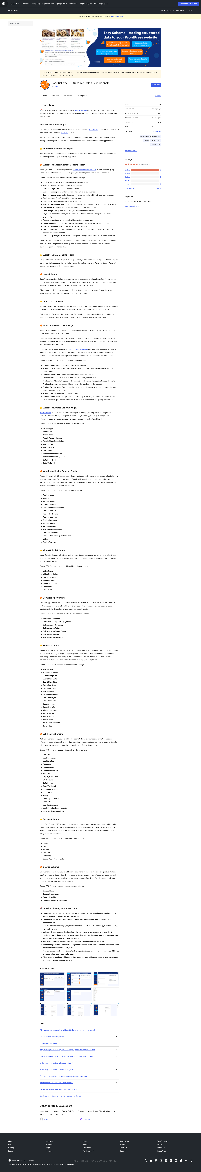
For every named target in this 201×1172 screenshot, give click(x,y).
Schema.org (93, 129)
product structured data (79, 349)
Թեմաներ (49, 1144)
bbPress (161, 1148)
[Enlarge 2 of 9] (89, 975)
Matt (159, 1144)
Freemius (87, 1119)
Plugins (48, 1148)
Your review (129, 188)
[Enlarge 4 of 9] (62, 990)
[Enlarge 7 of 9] (62, 1006)
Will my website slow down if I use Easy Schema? (59, 1089)
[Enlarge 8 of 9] (89, 1006)
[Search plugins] (30, 23)
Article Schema (45, 413)
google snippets (145, 136)
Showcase (49, 1141)
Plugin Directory (13, 10)
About (10, 1141)
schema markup (155, 140)
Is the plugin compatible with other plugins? (56, 1070)
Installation (68, 96)
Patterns (49, 1151)
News (10, 1144)
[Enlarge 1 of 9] (62, 975)
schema (146, 140)
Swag (123, 1151)
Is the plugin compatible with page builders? (56, 1063)
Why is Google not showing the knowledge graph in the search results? (67, 1050)
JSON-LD (64, 133)
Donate (123, 1148)
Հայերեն (31, 1161)
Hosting (11, 1148)
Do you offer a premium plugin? (52, 1037)
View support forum (132, 206)
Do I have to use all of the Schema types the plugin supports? (64, 1076)
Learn (85, 1141)
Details (44, 96)
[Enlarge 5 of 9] (89, 990)
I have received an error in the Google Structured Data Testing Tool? (66, 1056)
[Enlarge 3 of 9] (116, 975)
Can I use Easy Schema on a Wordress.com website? (60, 1096)
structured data (81, 110)
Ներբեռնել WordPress (188, 3)
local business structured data (84, 170)
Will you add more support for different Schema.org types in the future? (67, 1030)
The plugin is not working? (50, 1043)
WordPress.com (163, 1141)
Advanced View (131, 151)
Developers (87, 1148)
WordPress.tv (88, 1151)
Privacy (11, 1151)
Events (122, 1144)
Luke (56, 86)
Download (156, 85)
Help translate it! (117, 16)
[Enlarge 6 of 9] (116, 990)
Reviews (55, 96)
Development (82, 96)
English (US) (157, 131)
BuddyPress (162, 1151)
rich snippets (156, 136)
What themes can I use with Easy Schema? (56, 1083)
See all (158, 188)
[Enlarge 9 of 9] (116, 1006)
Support (158, 96)
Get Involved (124, 1141)
